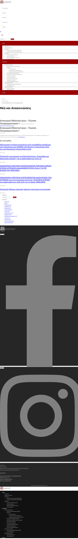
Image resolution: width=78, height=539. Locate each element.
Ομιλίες (7, 211)
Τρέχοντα (7, 217)
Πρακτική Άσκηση (9, 212)
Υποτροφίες (8, 219)
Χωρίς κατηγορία (9, 222)
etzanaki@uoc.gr (22, 137)
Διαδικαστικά (8, 204)
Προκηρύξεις (8, 214)
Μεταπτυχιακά (8, 209)
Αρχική (3, 98)
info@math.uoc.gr (6, 477)
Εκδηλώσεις (8, 206)
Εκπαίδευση (8, 208)
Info (6, 203)
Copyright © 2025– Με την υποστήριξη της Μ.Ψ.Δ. (39, 485)
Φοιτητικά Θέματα (5, 101)
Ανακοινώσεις (4, 99)
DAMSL (7, 201)
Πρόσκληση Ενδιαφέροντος (11, 216)
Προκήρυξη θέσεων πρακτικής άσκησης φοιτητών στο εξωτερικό (25, 189)
